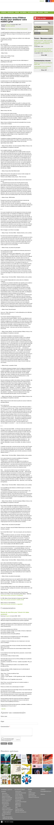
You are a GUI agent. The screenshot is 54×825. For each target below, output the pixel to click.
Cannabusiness (5, 803)
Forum (46, 12)
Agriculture (4, 793)
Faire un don (41, 18)
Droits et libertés (19, 795)
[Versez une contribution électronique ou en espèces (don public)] (35, 18)
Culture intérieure (7, 812)
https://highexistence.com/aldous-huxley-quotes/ (16, 29)
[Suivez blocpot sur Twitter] (47, 1)
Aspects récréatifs (6, 796)
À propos (3, 12)
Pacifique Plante (19, 809)
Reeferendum (32, 794)
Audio (30, 791)
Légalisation (18, 803)
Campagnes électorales (20, 793)
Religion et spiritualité (7, 797)
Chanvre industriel (6, 808)
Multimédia (23, 12)
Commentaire (5, 726)
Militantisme (18, 804)
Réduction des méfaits (8, 818)
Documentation (32, 12)
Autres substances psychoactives (6, 801)
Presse (17, 12)
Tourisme (5, 806)
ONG (16, 807)
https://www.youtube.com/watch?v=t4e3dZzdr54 (12, 595)
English (42, 1)
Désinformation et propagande (19, 799)
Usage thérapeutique (7, 817)
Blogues (40, 12)
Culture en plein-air (7, 811)
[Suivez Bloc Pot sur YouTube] (51, 1)
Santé (3, 815)
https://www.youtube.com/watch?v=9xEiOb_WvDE (12, 599)
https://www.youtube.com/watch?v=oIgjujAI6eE (12, 604)
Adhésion (43, 794)
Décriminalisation (19, 797)
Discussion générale (10, 26)
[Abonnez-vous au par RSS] (53, 1)
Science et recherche (7, 799)
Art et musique (5, 794)
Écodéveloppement (6, 814)
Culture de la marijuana (7, 809)
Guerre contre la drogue (20, 801)
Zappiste (8, 24)
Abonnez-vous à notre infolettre (41, 29)
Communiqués (32, 793)
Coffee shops (6, 805)
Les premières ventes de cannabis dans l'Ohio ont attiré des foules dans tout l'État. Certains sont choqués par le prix (43, 50)
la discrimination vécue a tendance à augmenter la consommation (42, 67)
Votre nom (4, 716)
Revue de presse (32, 795)
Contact (3, 15)
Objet (2, 721)
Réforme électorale (19, 810)
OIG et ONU (18, 806)
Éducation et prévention (20, 812)
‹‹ (39, 55)
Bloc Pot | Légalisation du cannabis (13, 6)
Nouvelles (11, 12)
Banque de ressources (34, 797)
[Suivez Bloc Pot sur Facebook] (49, 1)
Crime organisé (18, 794)
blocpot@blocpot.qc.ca (46, 791)
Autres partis (18, 791)
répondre (3, 709)
